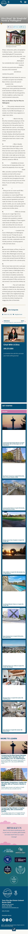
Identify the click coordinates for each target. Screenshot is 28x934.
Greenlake (5, 59)
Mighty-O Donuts (9, 212)
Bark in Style (8, 285)
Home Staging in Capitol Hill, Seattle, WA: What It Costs (12, 730)
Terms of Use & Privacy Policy (7, 926)
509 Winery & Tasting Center (12, 247)
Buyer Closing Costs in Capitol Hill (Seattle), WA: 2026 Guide (13, 636)
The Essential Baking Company (13, 264)
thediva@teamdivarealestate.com (10, 907)
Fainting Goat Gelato (19, 188)
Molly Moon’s (7, 188)
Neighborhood (18, 314)
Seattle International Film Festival (11, 170)
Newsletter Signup (6, 915)
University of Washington (9, 61)
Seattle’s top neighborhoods (10, 65)
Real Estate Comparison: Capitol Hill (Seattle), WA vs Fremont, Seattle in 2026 (13, 476)
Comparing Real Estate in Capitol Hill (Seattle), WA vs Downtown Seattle (14, 508)
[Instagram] (7, 919)
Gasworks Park (8, 119)
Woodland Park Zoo (14, 59)
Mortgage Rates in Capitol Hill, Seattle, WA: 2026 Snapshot (13, 698)
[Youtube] (10, 919)
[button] (25, 2)
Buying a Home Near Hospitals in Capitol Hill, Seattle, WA (13, 540)
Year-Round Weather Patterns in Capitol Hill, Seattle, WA (13, 604)
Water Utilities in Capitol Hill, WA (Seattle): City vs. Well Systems (14, 572)
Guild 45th (7, 163)
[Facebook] (3, 919)
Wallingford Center (9, 230)
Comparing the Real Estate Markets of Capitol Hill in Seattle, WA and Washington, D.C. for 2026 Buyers (13, 444)
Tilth (5, 106)
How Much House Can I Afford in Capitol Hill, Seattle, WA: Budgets (13, 666)
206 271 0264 (5, 911)
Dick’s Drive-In (8, 144)
